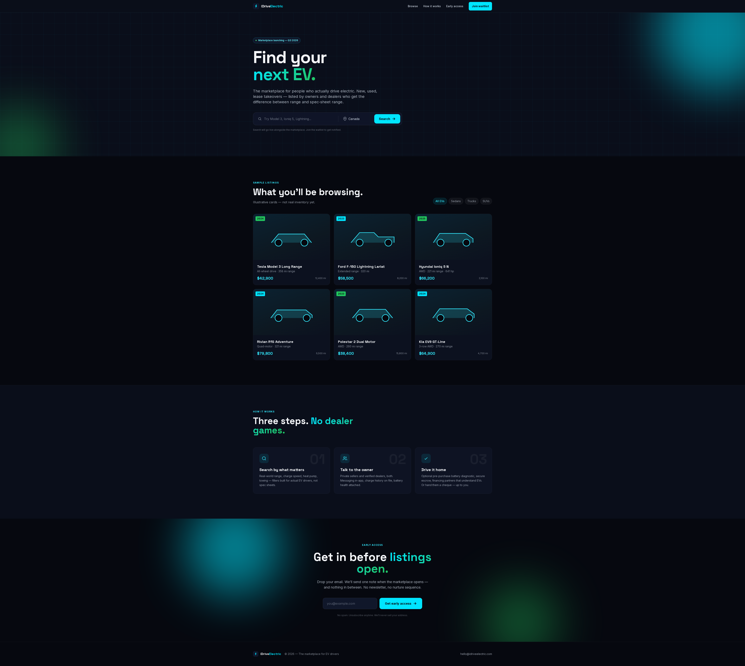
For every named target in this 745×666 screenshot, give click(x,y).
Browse (413, 6)
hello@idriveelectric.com (476, 654)
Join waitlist (480, 6)
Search (384, 119)
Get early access (398, 603)
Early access (454, 6)
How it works (432, 6)
